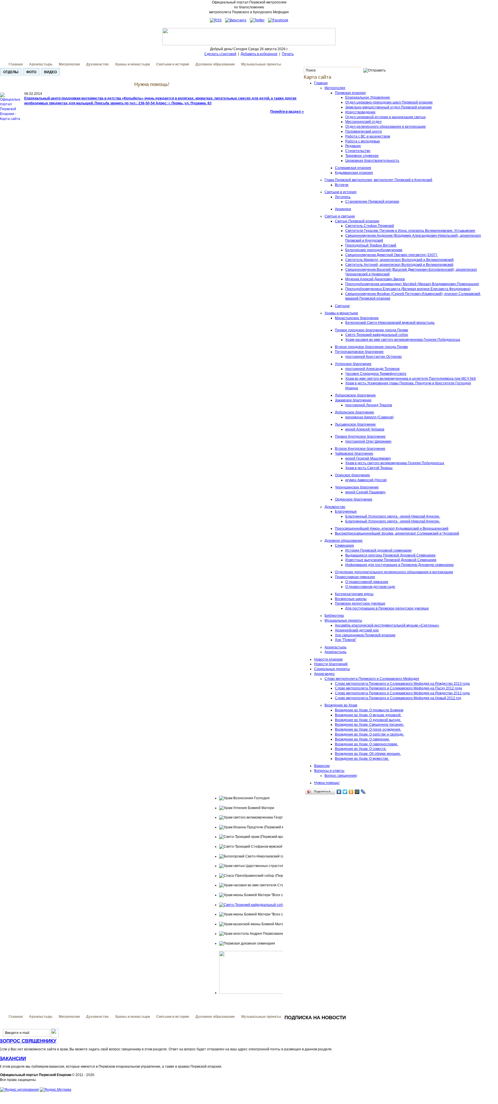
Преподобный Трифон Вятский (370, 245)
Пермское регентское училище (360, 603)
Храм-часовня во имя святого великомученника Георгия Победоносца (402, 340)
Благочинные (346, 511)
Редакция (353, 146)
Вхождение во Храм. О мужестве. (362, 759)
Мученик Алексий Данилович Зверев (375, 279)
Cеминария (344, 545)
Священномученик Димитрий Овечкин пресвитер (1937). (391, 255)
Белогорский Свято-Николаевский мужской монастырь (390, 323)
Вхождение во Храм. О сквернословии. (366, 744)
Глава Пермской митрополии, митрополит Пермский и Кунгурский (378, 180)
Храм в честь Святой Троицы (369, 468)
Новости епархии (328, 659)
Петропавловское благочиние (359, 352)
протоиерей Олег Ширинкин (368, 441)
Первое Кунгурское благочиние (360, 437)
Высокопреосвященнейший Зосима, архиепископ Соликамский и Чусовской (397, 533)
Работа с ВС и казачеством (367, 136)
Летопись (342, 197)
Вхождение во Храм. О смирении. (362, 739)
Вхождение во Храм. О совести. (360, 749)
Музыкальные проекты (261, 64)
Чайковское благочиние (354, 454)
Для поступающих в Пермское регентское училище (387, 608)
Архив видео (324, 674)
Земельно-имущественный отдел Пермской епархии (388, 107)
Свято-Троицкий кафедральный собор (376, 335)
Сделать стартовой (220, 54)
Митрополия (69, 64)
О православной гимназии (366, 582)
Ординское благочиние (353, 499)
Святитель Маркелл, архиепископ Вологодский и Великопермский (399, 260)
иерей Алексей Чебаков (364, 429)
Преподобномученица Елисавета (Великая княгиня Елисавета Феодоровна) (408, 289)
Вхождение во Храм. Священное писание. (369, 725)
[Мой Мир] (357, 791)
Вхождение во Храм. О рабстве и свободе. (369, 734)
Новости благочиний (331, 664)
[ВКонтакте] (339, 791)
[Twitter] (345, 791)
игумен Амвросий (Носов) (366, 480)
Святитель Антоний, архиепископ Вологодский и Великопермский (399, 265)
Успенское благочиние (353, 364)
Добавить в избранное (259, 54)
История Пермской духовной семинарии (378, 550)
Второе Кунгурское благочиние (360, 449)
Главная (16, 64)
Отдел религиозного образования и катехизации (385, 127)
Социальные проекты (332, 669)
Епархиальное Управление (367, 97)
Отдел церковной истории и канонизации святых (385, 117)
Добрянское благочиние (354, 412)
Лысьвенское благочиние (355, 424)
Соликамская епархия (353, 168)
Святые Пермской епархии (357, 221)
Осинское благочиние (352, 475)
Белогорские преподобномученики (373, 250)
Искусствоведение (360, 112)
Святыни (342, 306)
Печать (288, 54)
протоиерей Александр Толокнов (372, 369)
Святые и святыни (340, 216)
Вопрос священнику (341, 776)
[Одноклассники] (351, 791)
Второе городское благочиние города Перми (371, 347)
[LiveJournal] (363, 791)
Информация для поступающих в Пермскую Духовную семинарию (399, 565)
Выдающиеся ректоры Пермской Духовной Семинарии (390, 555)
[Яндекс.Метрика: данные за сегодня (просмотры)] (55, 1089)
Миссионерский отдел (363, 122)
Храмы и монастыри (132, 64)
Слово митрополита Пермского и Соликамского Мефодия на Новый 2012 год (398, 698)
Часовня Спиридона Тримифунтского (375, 374)
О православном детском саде (370, 587)
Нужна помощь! (326, 783)
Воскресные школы (351, 599)
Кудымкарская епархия (354, 173)
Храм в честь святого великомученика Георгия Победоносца (394, 463)
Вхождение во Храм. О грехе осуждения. (368, 729)
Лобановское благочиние (355, 395)
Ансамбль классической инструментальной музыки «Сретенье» (387, 625)
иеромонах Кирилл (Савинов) (369, 417)
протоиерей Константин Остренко (373, 357)
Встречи (341, 185)
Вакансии (322, 766)
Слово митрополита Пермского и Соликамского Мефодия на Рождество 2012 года (402, 693)
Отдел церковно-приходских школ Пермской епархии (389, 102)
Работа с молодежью (362, 141)
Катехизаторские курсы (354, 594)
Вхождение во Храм (341, 705)
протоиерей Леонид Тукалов (368, 405)
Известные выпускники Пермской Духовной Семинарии (390, 560)
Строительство (357, 151)
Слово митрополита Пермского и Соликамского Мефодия (372, 679)
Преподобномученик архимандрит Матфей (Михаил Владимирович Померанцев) (412, 284)
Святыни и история (172, 64)
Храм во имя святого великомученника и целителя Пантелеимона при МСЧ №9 (410, 379)
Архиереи (343, 209)
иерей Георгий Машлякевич (368, 458)
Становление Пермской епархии (372, 202)
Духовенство (97, 64)
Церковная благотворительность (372, 161)
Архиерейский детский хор (357, 630)
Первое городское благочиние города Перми (371, 330)
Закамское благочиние (353, 400)
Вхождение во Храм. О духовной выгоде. (368, 720)
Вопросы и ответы (329, 771)
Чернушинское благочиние (357, 487)
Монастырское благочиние (357, 318)
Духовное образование (215, 64)
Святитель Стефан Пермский (369, 226)
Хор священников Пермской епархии (365, 635)
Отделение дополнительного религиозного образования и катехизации (394, 572)
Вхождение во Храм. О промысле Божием (369, 710)
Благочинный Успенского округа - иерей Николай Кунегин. (392, 516)
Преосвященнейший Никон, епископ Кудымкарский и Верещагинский (391, 528)
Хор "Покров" (345, 640)
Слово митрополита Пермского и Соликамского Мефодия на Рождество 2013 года (402, 684)
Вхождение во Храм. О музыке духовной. (368, 715)
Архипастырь (40, 64)
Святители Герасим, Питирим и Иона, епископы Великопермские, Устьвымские (410, 231)
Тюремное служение (362, 156)
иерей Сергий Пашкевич (365, 492)
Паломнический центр (363, 131)
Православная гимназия (355, 577)
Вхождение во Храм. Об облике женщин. (368, 754)
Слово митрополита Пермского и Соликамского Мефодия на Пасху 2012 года (398, 688)
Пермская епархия (350, 93)
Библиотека (334, 616)
